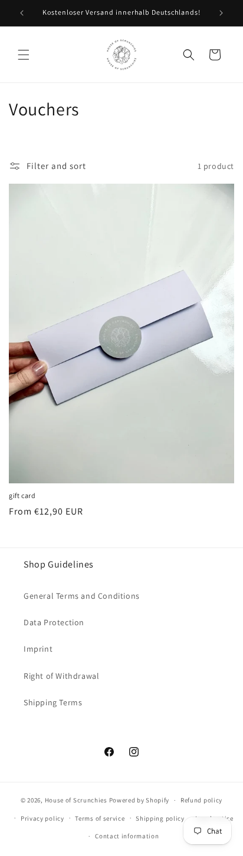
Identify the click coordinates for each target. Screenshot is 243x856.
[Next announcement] (221, 13)
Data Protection (54, 622)
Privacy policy (42, 818)
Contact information (127, 836)
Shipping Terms (53, 702)
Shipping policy (160, 818)
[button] (24, 55)
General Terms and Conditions (82, 595)
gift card (22, 495)
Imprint (38, 648)
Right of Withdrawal (61, 676)
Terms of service (99, 818)
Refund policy (201, 800)
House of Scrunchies (76, 800)
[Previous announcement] (22, 13)
